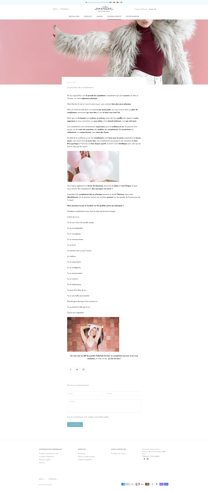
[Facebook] (144, 459)
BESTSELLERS (74, 16)
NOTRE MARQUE (132, 16)
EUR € (55, 9)
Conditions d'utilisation (46, 457)
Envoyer (75, 424)
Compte (137, 9)
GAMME (100, 16)
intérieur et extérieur (98, 118)
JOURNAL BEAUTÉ (114, 16)
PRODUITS (88, 16)
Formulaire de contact (118, 453)
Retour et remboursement (86, 457)
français (64, 9)
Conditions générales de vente (49, 453)
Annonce (42, 463)
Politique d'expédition (85, 460)
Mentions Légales (44, 460)
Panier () (152, 9)
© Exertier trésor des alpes (45, 484)
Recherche (144, 9)
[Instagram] (147, 459)
